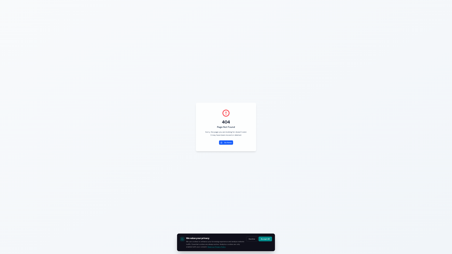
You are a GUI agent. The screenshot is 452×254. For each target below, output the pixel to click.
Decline (252, 239)
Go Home (228, 142)
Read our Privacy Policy (217, 247)
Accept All (265, 239)
